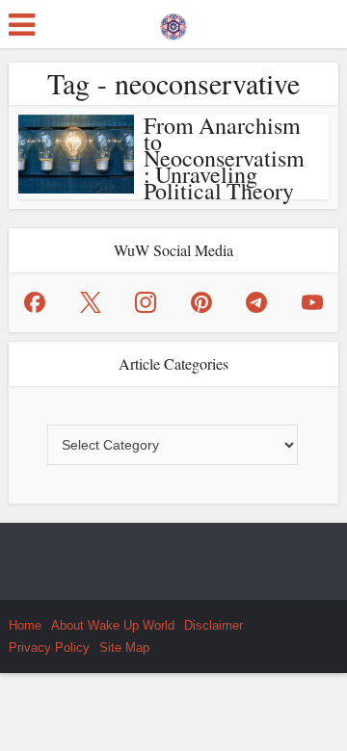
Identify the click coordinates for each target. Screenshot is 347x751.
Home (25, 625)
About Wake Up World (112, 625)
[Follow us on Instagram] (145, 302)
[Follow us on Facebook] (34, 302)
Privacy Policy (49, 647)
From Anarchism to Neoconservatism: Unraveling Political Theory (224, 158)
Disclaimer (213, 625)
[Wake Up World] (173, 22)
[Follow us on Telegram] (256, 302)
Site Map (124, 647)
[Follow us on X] (90, 302)
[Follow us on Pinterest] (201, 302)
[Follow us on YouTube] (312, 302)
